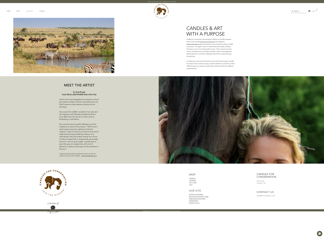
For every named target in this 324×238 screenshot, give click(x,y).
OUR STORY (260, 181)
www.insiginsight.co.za (194, 44)
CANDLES (192, 178)
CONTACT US (261, 183)
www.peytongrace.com (207, 42)
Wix (179, 211)
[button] (317, 10)
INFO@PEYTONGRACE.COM (266, 196)
